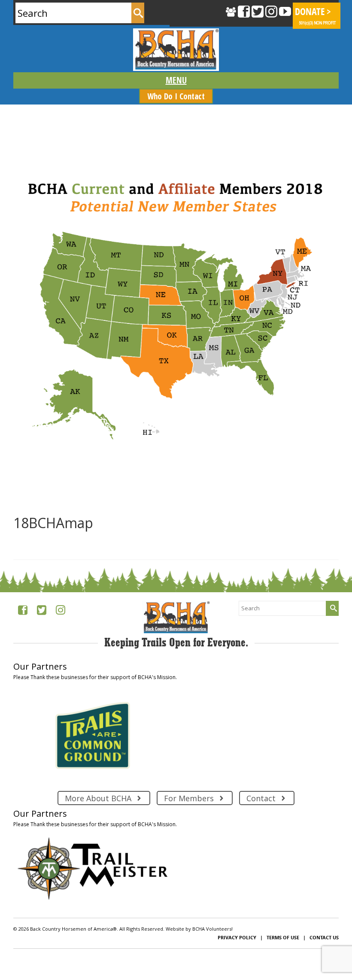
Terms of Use (283, 937)
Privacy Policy (237, 937)
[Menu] (175, 80)
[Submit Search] (137, 13)
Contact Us (324, 937)
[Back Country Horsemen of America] (176, 49)
